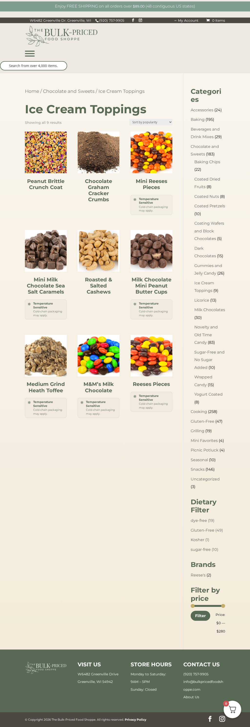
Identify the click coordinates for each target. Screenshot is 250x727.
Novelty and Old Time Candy (206, 335)
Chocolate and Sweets (68, 91)
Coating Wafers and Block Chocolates (209, 231)
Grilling (197, 431)
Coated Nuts (206, 196)
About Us (191, 697)
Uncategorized (205, 479)
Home (32, 91)
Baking (198, 119)
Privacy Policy (135, 719)
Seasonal (199, 460)
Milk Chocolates (209, 309)
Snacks (198, 469)
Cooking (199, 411)
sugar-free (204, 549)
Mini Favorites (204, 440)
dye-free (202, 520)
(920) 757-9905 (195, 674)
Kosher (200, 539)
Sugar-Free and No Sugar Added (209, 360)
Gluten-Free (202, 421)
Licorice (201, 300)
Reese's (198, 575)
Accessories (202, 110)
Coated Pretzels (209, 206)
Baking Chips (207, 162)
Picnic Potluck (205, 450)
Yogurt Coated (208, 394)
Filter (200, 615)
